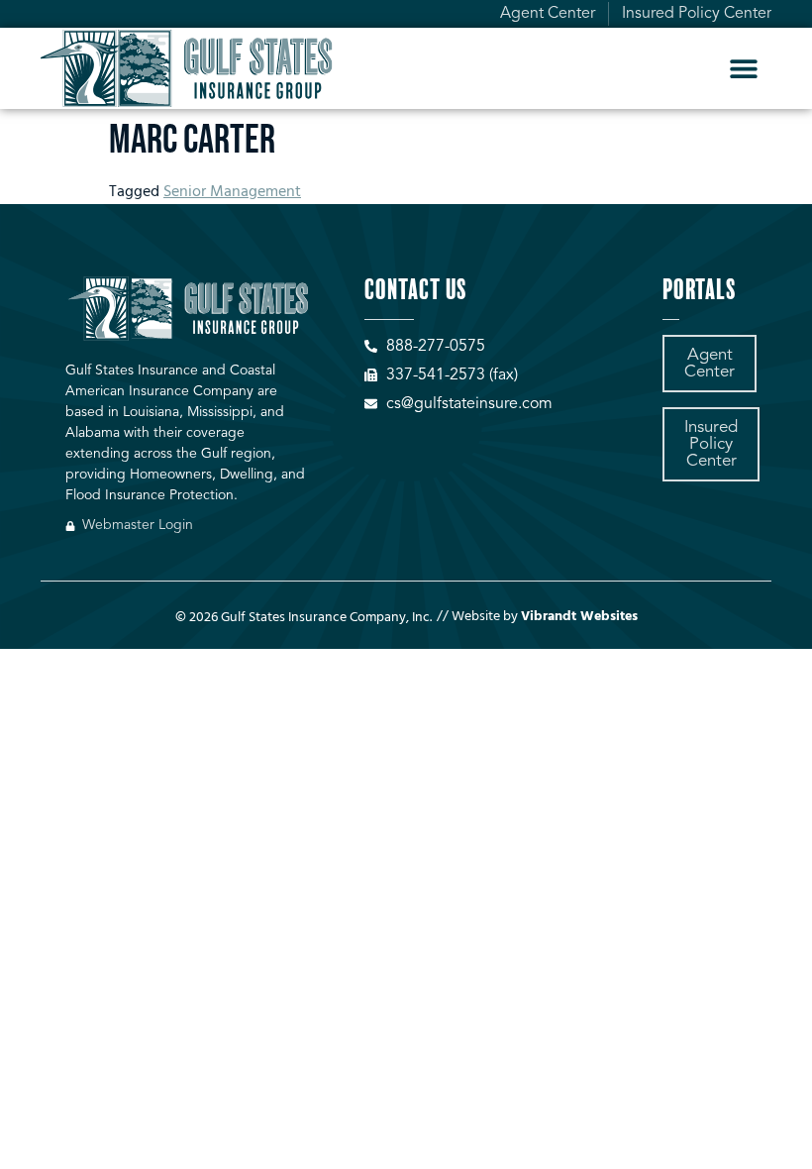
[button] (744, 68)
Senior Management (232, 192)
